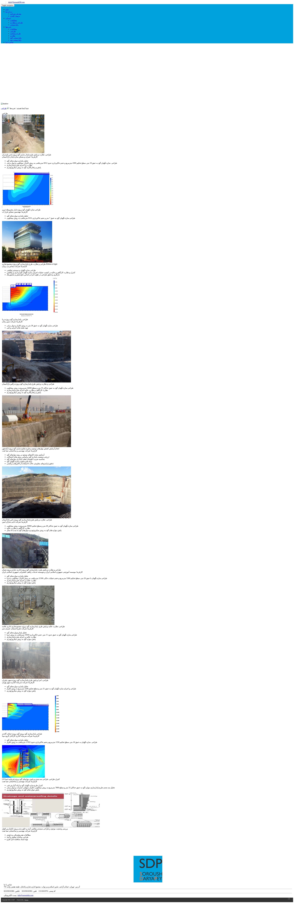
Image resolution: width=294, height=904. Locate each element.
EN (2, 3)
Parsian (26, 900)
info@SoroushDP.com (16, 2)
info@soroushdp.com (25, 895)
